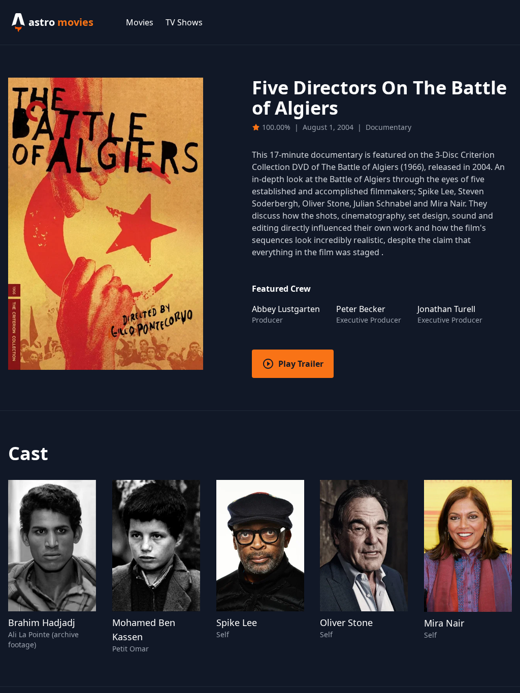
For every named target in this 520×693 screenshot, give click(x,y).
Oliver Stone (346, 622)
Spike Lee (236, 622)
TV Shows (184, 22)
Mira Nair (444, 623)
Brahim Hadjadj (41, 622)
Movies (139, 22)
